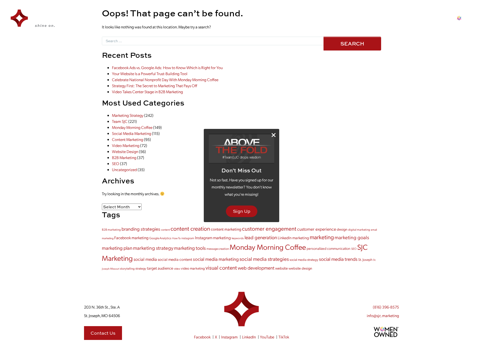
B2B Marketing (124, 157)
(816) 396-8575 (386, 307)
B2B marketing (111, 229)
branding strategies (141, 229)
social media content (175, 259)
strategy (140, 268)
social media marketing (216, 259)
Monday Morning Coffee (132, 127)
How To (176, 238)
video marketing (193, 268)
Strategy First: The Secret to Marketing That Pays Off (154, 85)
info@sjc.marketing (383, 315)
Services (242, 20)
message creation (218, 248)
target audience (160, 268)
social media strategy (304, 259)
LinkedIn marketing (293, 237)
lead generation (261, 237)
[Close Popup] (273, 135)
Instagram (229, 336)
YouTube (267, 336)
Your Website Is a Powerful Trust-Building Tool (149, 73)
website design (300, 268)
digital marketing (359, 229)
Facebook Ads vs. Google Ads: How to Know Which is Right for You (167, 67)
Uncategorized (124, 169)
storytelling (127, 268)
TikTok (283, 336)
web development (256, 267)
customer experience (316, 229)
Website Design (125, 151)
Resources (311, 20)
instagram (187, 238)
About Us (267, 20)
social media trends (338, 259)
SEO (115, 163)
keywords (238, 238)
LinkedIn (249, 336)
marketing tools (190, 247)
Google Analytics (160, 238)
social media (145, 259)
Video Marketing (125, 145)
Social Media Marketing (131, 133)
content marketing (226, 229)
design (342, 229)
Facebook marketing (131, 237)
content (165, 229)
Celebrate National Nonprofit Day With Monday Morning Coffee (165, 79)
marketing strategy (153, 247)
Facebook (202, 336)
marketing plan (117, 247)
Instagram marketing (213, 237)
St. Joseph (365, 259)
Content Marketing (127, 139)
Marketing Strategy (127, 115)
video (177, 268)
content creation (190, 228)
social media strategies (264, 258)
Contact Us (340, 20)
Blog (288, 20)
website (281, 268)
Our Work (217, 20)
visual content (221, 267)
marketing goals (352, 237)
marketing (322, 237)
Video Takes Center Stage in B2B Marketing (147, 91)
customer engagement (269, 228)
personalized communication (328, 248)
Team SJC (120, 121)
